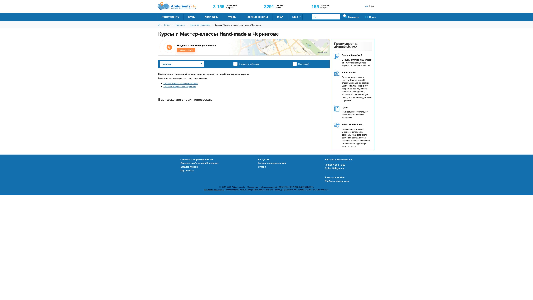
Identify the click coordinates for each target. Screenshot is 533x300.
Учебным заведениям (337, 181)
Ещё (295, 17)
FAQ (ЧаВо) (264, 159)
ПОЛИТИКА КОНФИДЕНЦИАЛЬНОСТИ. (296, 187)
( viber (328, 168)
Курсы (232, 17)
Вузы (191, 17)
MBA (280, 17)
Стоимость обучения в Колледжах (199, 163)
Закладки (353, 17)
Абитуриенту (170, 17)
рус (372, 5)
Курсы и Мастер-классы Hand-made (181, 83)
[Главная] (180, 6)
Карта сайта (187, 170)
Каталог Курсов (189, 166)
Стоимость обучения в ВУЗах (196, 159)
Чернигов (180, 24)
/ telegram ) (338, 168)
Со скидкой (303, 63)
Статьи (262, 166)
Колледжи (211, 17)
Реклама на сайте (335, 177)
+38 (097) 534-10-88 (335, 164)
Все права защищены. (214, 189)
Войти (372, 17)
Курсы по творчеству (200, 24)
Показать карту (186, 49)
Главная (159, 24)
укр (366, 5)
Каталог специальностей (272, 163)
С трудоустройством (249, 63)
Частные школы (257, 17)
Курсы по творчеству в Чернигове (180, 86)
